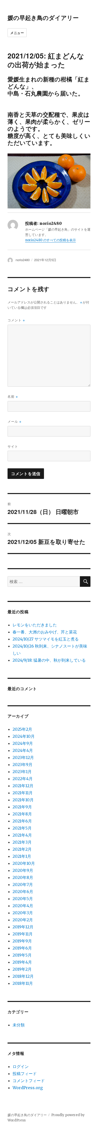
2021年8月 (22, 813)
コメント (16, 320)
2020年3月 (23, 912)
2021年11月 (23, 792)
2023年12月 (23, 757)
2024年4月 (23, 750)
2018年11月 (23, 983)
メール (14, 421)
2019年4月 (22, 962)
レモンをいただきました (35, 624)
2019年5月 (22, 955)
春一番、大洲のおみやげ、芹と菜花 (45, 631)
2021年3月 (22, 842)
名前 (13, 396)
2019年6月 (22, 948)
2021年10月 (23, 799)
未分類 (19, 1024)
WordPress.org (28, 1087)
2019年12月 (23, 926)
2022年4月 (23, 778)
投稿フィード (25, 1073)
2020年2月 (23, 919)
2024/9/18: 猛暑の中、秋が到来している (49, 660)
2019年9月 (22, 940)
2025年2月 (22, 729)
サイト (13, 446)
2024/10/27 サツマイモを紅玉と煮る (46, 639)
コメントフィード (29, 1080)
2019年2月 (22, 969)
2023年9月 (22, 764)
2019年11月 (23, 933)
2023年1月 (22, 771)
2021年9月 (22, 806)
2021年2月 (22, 849)
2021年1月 (22, 856)
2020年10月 (24, 863)
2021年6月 (22, 820)
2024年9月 (23, 743)
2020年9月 (23, 870)
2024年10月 (24, 736)
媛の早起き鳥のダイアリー (43, 17)
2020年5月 (23, 898)
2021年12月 (23, 785)
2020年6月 (23, 891)
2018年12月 (23, 976)
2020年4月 (23, 905)
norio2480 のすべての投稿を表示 (50, 240)
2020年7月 (23, 884)
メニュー (17, 32)
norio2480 (23, 259)
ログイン (21, 1066)
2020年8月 (23, 877)
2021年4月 (22, 835)
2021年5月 (22, 828)
